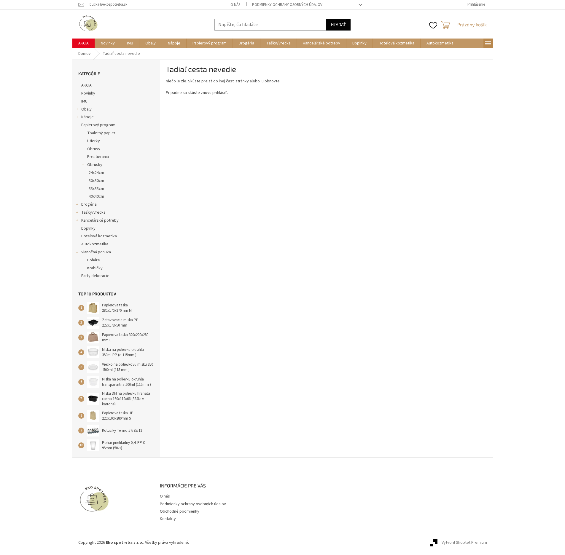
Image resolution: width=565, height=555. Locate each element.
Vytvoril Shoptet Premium (464, 543)
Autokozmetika (94, 244)
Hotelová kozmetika (99, 236)
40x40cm (96, 196)
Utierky (93, 141)
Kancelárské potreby (100, 220)
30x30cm (96, 181)
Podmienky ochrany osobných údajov (287, 4)
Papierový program (98, 125)
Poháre (93, 260)
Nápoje (87, 117)
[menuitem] (83, 43)
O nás (235, 4)
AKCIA (86, 85)
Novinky (88, 93)
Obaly (86, 109)
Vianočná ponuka (96, 252)
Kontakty (168, 519)
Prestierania (98, 157)
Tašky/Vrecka (93, 212)
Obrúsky (94, 165)
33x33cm (96, 189)
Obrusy (93, 149)
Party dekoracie (95, 276)
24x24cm (96, 173)
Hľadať (338, 24)
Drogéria (89, 204)
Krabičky (95, 268)
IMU (84, 101)
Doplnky (88, 228)
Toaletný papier (101, 133)
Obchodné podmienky (179, 511)
